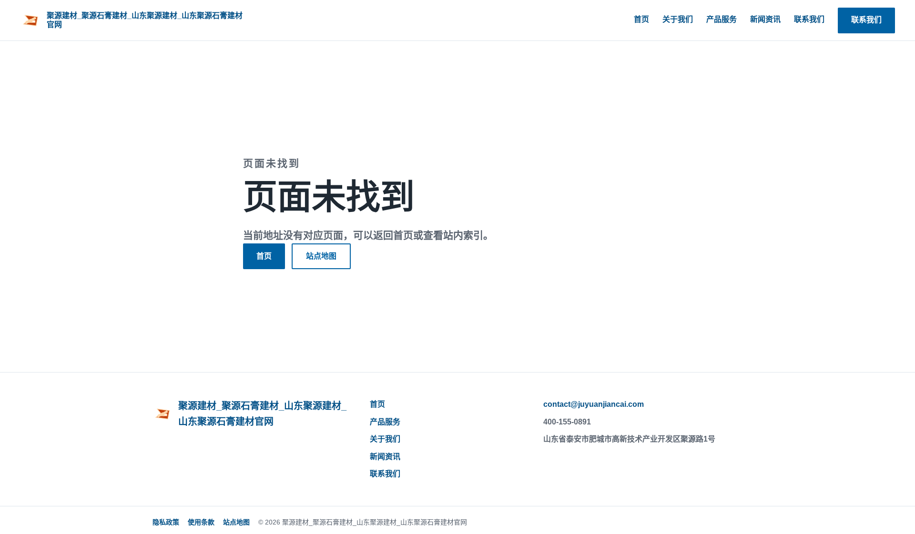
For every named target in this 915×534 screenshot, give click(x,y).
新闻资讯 (765, 19)
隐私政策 (165, 522)
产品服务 (721, 19)
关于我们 (677, 19)
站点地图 (321, 256)
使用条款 (201, 522)
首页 (641, 19)
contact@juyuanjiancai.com (593, 404)
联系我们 (809, 19)
